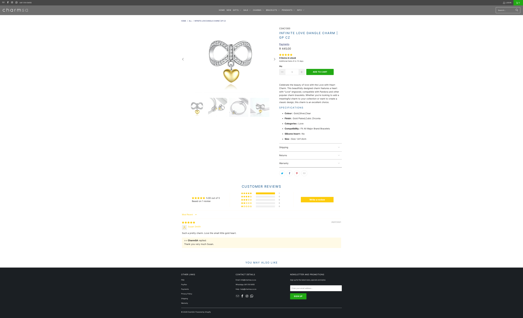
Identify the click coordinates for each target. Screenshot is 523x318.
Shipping (184, 298)
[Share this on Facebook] (290, 173)
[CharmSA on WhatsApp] (16, 3)
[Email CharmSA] (3, 3)
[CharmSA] (15, 10)
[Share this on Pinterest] (297, 173)
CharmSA (191, 312)
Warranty (184, 303)
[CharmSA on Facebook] (7, 3)
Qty (280, 66)
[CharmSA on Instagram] (12, 3)
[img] (188, 222)
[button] (237, 10)
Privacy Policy (186, 294)
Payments (185, 289)
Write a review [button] (317, 199)
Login (508, 3)
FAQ (182, 280)
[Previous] (183, 59)
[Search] (516, 10)
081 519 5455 (26, 3)
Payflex (184, 284)
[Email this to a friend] (304, 173)
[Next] (274, 59)
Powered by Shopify (203, 312)
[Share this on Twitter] (282, 173)
